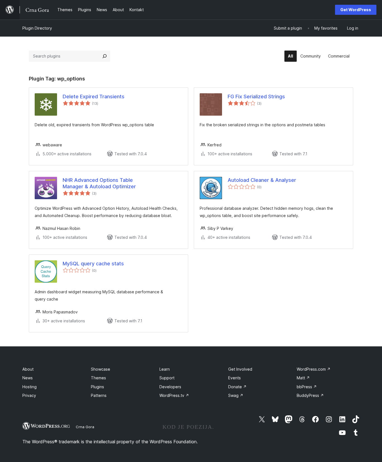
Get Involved (240, 369)
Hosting (29, 386)
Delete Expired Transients (93, 96)
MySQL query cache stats (93, 263)
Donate (237, 386)
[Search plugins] (104, 56)
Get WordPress (355, 9)
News (27, 377)
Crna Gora (85, 427)
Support (167, 377)
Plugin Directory (37, 28)
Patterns (99, 395)
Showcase (100, 369)
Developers (170, 386)
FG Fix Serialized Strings (256, 96)
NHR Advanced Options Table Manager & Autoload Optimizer (99, 183)
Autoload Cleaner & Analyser (262, 180)
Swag (235, 395)
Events (234, 377)
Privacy (29, 395)
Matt (303, 377)
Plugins (97, 386)
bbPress (307, 386)
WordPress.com (314, 369)
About (28, 369)
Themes (98, 377)
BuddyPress (310, 395)
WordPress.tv (174, 395)
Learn (164, 369)
